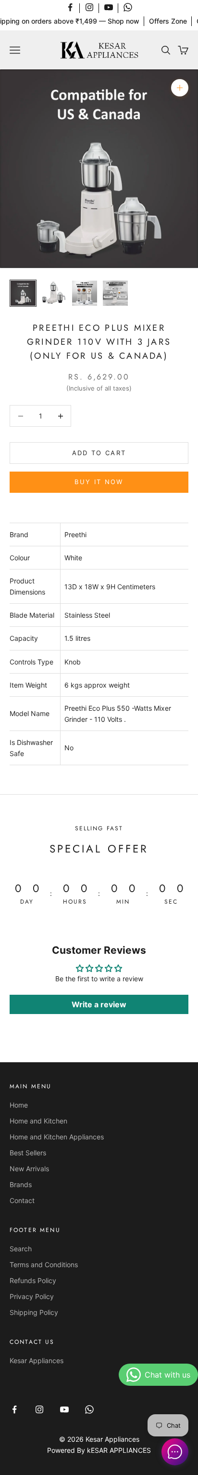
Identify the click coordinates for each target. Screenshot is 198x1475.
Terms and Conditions (44, 1264)
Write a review (99, 1004)
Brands (21, 1184)
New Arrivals (29, 1168)
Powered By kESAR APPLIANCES (99, 1450)
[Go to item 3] (84, 293)
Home (19, 1105)
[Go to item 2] (53, 293)
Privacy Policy (32, 1296)
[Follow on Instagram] (89, 7)
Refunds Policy (33, 1280)
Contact (22, 1200)
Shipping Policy (34, 1312)
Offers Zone (168, 21)
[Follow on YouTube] (108, 7)
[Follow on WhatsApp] (128, 7)
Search (21, 1249)
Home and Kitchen (38, 1121)
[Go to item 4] (115, 293)
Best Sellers (28, 1153)
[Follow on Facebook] (70, 7)
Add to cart (99, 453)
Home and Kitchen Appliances (57, 1137)
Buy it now (98, 482)
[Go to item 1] (23, 293)
